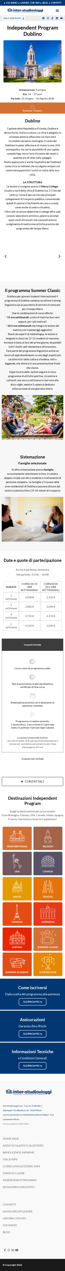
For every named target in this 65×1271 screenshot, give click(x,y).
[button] (57, 10)
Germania (47, 921)
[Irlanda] (48, 836)
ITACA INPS (10, 1159)
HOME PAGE (11, 1138)
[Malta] (17, 886)
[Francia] (17, 911)
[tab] (32, 645)
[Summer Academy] (17, 962)
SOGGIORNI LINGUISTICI (19, 1187)
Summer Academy (17, 972)
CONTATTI (9, 1204)
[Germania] (48, 911)
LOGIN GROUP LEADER (17, 1211)
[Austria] (17, 937)
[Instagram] (48, 18)
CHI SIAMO (10, 1225)
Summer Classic (48, 947)
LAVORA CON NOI (14, 1218)
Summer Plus (47, 972)
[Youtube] (61, 18)
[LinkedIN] (12, 1250)
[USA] (17, 861)
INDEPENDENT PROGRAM (20, 1180)
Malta (17, 896)
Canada (48, 871)
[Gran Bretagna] (17, 836)
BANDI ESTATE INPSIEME (18, 1152)
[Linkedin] (57, 18)
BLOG (6, 1232)
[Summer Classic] (48, 937)
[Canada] (48, 861)
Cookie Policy (23, 1124)
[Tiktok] (52, 18)
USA (17, 871)
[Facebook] (43, 18)
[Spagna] (48, 886)
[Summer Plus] (48, 962)
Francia (17, 921)
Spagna (48, 896)
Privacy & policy (9, 1124)
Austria (17, 947)
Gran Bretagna (17, 846)
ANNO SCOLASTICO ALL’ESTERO (23, 1145)
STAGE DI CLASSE (14, 1173)
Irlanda (48, 846)
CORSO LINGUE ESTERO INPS (21, 1166)
